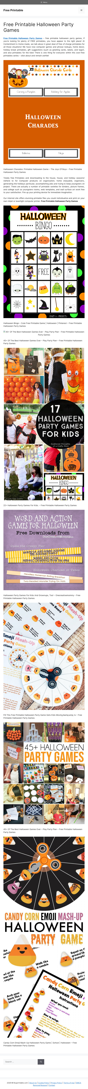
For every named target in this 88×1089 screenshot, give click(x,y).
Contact (52, 1085)
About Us (33, 1083)
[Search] (41, 1062)
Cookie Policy (43, 1083)
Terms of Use (69, 1083)
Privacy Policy (56, 1083)
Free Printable (13, 10)
